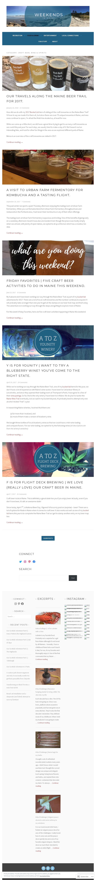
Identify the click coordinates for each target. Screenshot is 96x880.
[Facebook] (34, 561)
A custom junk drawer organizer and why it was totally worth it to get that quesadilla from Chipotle (18, 676)
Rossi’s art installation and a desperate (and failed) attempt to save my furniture (18, 696)
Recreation (17, 35)
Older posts (48, 538)
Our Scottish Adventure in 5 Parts (18, 667)
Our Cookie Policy (45, 876)
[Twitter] (20, 561)
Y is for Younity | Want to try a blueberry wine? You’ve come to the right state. (43, 371)
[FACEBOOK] (52, 868)
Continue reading (14, 142)
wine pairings (16, 395)
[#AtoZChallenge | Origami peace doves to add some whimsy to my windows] (48, 804)
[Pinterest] (29, 561)
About (55, 41)
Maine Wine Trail (13, 398)
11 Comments (24, 108)
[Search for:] (18, 616)
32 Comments (21, 494)
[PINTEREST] (48, 868)
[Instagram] (25, 561)
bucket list (81, 296)
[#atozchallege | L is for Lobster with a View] (48, 618)
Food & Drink (33, 35)
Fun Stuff (42, 41)
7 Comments (26, 202)
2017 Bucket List (32, 112)
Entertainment (50, 35)
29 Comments (22, 382)
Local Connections (70, 35)
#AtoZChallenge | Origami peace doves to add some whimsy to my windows (47, 820)
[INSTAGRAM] (44, 868)
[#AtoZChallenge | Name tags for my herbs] (48, 740)
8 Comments (21, 292)
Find (72, 578)
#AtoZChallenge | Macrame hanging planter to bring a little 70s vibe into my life (48, 692)
